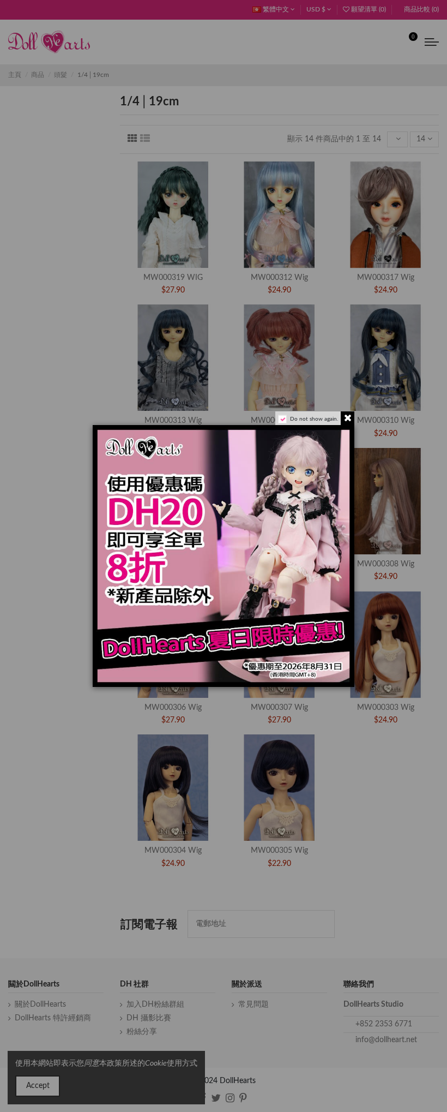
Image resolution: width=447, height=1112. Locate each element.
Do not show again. (314, 419)
